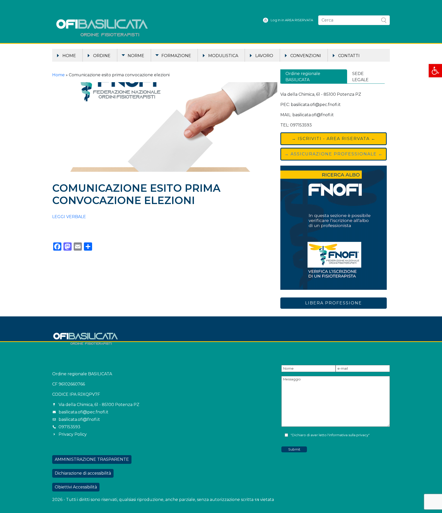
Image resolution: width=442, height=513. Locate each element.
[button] (435, 70)
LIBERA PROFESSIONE (333, 303)
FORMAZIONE (176, 55)
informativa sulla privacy (348, 435)
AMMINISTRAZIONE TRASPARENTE (92, 459)
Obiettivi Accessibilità (76, 487)
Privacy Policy (73, 434)
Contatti (349, 55)
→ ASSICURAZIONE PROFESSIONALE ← (333, 154)
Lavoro (264, 55)
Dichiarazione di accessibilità (83, 473)
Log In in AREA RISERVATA (292, 20)
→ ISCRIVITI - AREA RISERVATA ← (334, 138)
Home (69, 55)
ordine (101, 55)
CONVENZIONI (305, 55)
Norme (136, 55)
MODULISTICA (223, 55)
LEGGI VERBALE (69, 216)
